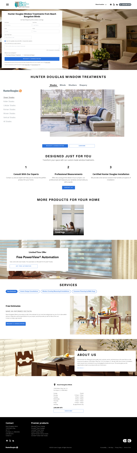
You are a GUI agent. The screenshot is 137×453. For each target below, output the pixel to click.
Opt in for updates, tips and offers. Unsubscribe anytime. (19, 41)
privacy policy (47, 62)
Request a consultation (16, 323)
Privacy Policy (27, 64)
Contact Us (68, 187)
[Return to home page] (35, 4)
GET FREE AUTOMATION (23, 266)
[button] (7, 4)
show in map (68, 411)
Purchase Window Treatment (13, 55)
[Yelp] (114, 4)
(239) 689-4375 (58, 407)
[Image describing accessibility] (127, 440)
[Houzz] (117, 4)
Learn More (82, 145)
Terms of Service (35, 64)
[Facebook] (111, 4)
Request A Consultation (55, 145)
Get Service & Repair (29, 55)
